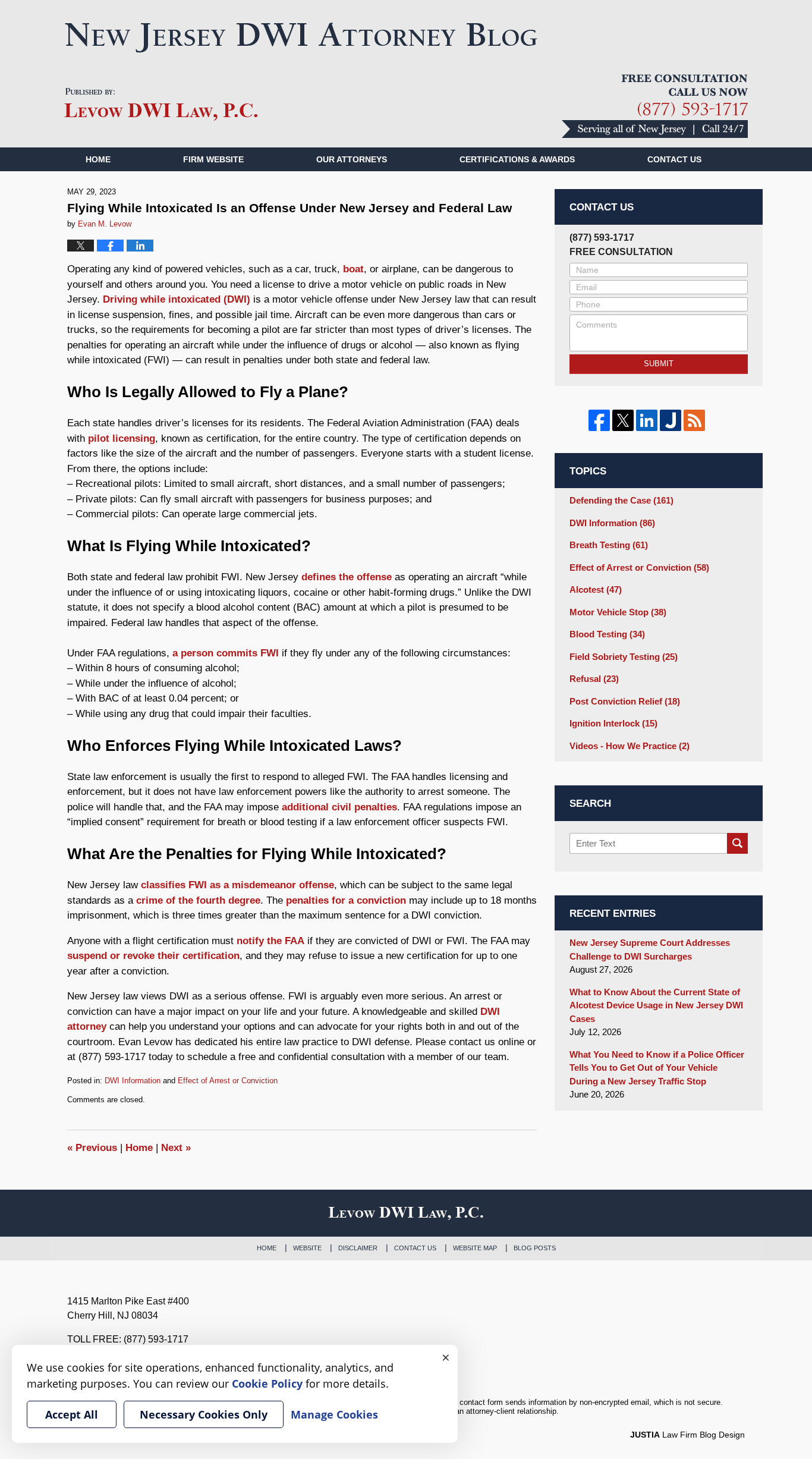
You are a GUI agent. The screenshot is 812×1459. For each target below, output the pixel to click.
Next (176, 1147)
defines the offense (346, 577)
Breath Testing (608, 545)
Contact (674, 159)
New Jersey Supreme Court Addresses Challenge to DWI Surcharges (649, 949)
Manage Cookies (334, 1414)
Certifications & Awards (517, 159)
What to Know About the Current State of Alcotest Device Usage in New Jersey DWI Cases (656, 1005)
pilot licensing (121, 438)
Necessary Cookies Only (203, 1414)
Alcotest (595, 589)
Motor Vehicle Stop (617, 612)
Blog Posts (535, 1248)
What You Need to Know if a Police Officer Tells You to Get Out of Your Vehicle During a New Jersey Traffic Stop (656, 1067)
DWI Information (132, 1080)
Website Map (475, 1248)
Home (98, 159)
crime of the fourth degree (198, 900)
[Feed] (694, 420)
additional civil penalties (339, 807)
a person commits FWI (225, 653)
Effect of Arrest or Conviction (228, 1080)
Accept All (71, 1414)
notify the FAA (270, 941)
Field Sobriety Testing (623, 657)
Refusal (594, 679)
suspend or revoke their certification (153, 955)
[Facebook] (599, 420)
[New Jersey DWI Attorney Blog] (301, 37)
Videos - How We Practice (629, 746)
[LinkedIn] (647, 420)
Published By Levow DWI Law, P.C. (655, 106)
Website (307, 1248)
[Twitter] (623, 420)
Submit (658, 363)
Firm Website (213, 159)
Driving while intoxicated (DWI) (176, 299)
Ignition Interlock (613, 723)
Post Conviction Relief (624, 701)
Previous (92, 1147)
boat (353, 269)
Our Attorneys (351, 159)
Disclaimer (357, 1248)
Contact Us (415, 1248)
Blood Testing (607, 634)
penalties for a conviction (346, 900)
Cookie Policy (267, 1383)
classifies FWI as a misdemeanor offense (237, 885)
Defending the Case (621, 500)
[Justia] (670, 420)
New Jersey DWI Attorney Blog (161, 104)
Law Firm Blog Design (687, 1434)
